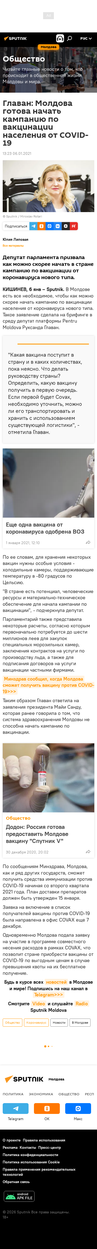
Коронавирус (36, 1022)
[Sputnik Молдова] (16, 40)
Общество (18, 818)
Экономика (41, 1093)
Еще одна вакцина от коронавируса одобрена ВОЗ (45, 528)
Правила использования (44, 1140)
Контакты (28, 1147)
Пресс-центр (49, 1147)
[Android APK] (19, 1197)
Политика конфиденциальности (30, 1154)
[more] (88, 542)
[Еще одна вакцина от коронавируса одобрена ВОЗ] (48, 483)
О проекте (12, 1140)
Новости (59, 1022)
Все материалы (13, 245)
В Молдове (80, 1022)
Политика (13, 1093)
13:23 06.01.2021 (17, 153)
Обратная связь (16, 1181)
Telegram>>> (48, 995)
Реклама (10, 1147)
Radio (82, 1003)
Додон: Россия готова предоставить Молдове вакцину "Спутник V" (37, 833)
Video (38, 1003)
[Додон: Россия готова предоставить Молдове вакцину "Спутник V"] (48, 777)
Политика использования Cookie (31, 1162)
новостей (56, 982)
